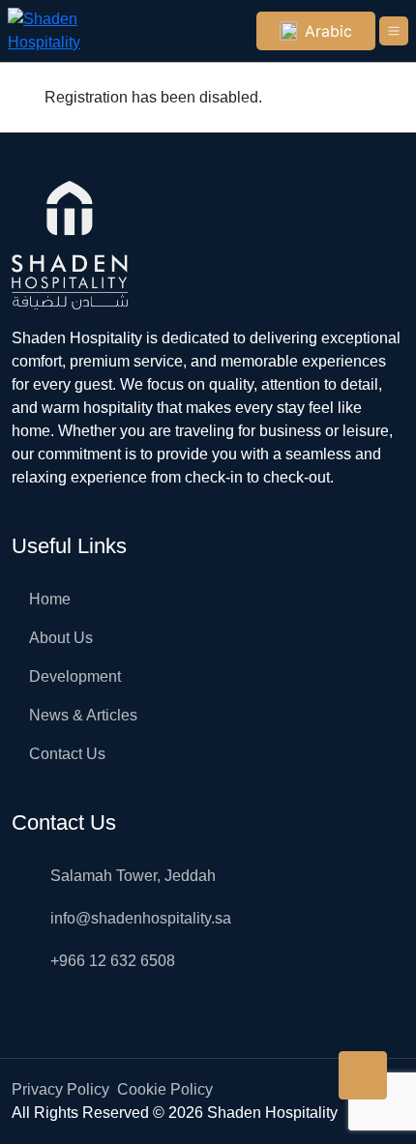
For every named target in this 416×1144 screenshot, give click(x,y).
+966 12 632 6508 (112, 961)
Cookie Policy (165, 1089)
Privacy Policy (60, 1089)
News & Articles (83, 715)
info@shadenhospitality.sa (140, 918)
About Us (61, 638)
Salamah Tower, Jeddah (133, 875)
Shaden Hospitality (272, 1112)
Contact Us (67, 754)
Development (75, 676)
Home (50, 599)
